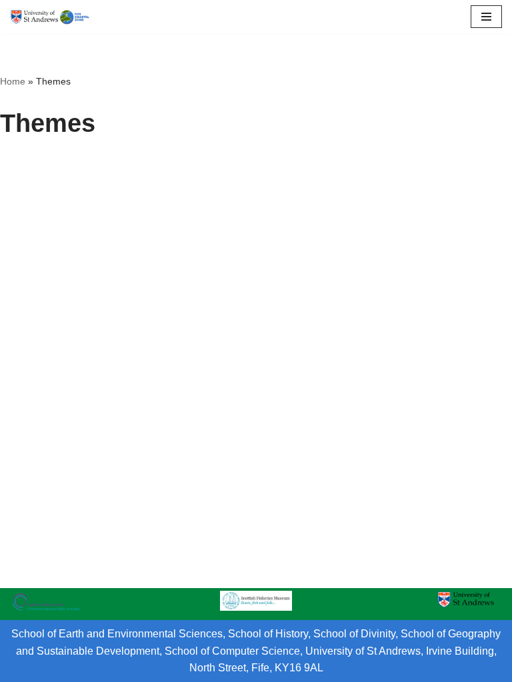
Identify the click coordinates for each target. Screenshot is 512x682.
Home (12, 81)
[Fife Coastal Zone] (50, 17)
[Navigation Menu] (486, 16)
